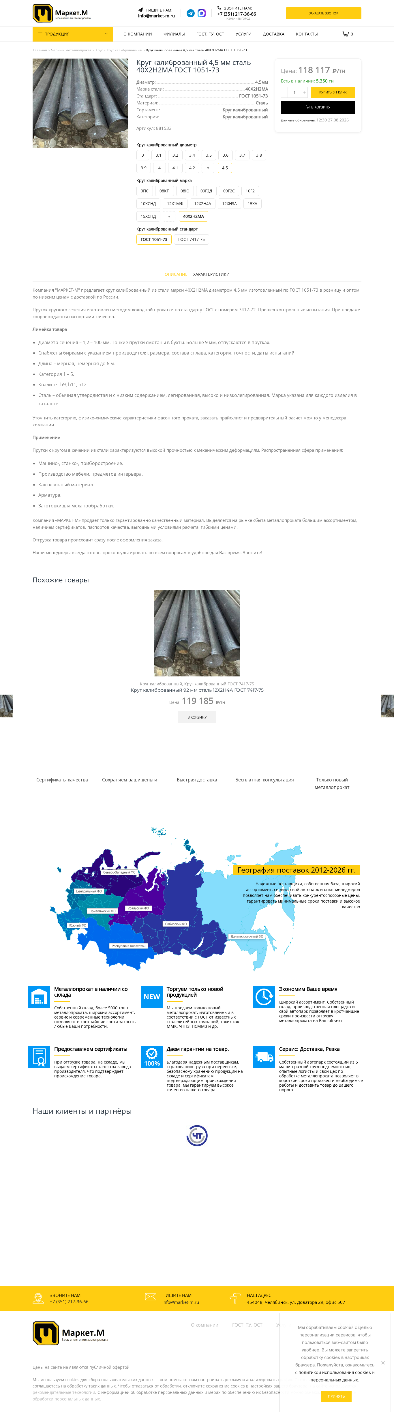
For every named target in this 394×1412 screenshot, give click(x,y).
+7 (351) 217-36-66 (69, 1301)
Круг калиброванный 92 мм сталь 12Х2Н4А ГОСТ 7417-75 (197, 690)
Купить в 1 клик (333, 92)
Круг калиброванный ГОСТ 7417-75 (219, 684)
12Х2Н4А (202, 203)
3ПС (145, 191)
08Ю (185, 191)
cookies (72, 1379)
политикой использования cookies (335, 1372)
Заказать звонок (323, 13)
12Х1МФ (175, 203)
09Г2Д (206, 191)
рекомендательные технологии (64, 1392)
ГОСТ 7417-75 (191, 239)
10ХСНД (148, 203)
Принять (336, 1396)
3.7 (242, 155)
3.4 (192, 155)
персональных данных (334, 1380)
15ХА (252, 203)
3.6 (225, 155)
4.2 (192, 167)
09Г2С (229, 191)
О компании (137, 34)
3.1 (159, 155)
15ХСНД (148, 216)
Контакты (307, 34)
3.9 (144, 167)
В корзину (320, 107)
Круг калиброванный (245, 116)
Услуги (244, 34)
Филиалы (174, 34)
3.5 (209, 155)
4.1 (175, 167)
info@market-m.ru (180, 1302)
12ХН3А (229, 203)
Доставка (273, 34)
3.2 (175, 155)
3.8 (259, 155)
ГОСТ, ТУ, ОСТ (210, 34)
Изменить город (238, 18)
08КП (165, 191)
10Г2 (250, 191)
